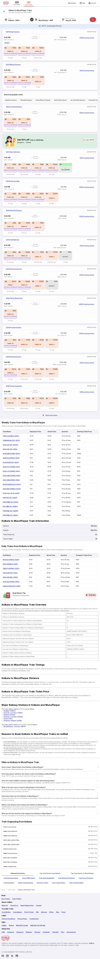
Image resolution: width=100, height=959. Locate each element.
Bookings (73, 3)
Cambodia (46, 932)
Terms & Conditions (8, 919)
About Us (5, 905)
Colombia (55, 932)
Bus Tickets (6, 899)
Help (83, 3)
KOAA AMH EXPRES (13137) (12, 475)
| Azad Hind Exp (11, 827)
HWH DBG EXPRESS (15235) (12, 489)
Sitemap (44, 912)
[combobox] (17, 19)
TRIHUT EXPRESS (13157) (11, 436)
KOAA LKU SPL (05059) (10, 445)
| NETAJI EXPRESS (11, 858)
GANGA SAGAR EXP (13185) (12, 586)
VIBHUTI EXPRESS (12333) (11, 568)
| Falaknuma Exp (12, 849)
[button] (32, 19)
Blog (57, 912)
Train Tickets (16, 899)
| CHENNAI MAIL (12, 866)
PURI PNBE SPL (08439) (10, 511)
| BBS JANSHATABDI (13, 840)
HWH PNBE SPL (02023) (10, 502)
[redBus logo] (6, 3)
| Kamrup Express (12, 853)
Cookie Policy (34, 919)
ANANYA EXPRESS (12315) (11, 458)
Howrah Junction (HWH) (13, 713)
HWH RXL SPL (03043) (10, 497)
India (3, 932)
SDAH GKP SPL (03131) (10, 449)
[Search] (93, 19)
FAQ (37, 912)
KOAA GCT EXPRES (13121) (11, 467)
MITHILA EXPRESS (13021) (11, 559)
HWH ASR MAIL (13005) (10, 577)
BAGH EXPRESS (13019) (10, 564)
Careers (39, 905)
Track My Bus (6, 912)
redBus (4, 925)
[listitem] (7, 43)
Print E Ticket (29, 912)
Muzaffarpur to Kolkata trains (21, 595)
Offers (51, 912)
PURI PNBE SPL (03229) (10, 515)
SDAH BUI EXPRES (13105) (11, 581)
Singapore (19, 932)
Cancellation (17, 912)
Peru (62, 932)
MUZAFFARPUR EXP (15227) (12, 484)
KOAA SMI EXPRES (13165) (11, 480)
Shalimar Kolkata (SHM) (13, 721)
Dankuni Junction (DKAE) (13, 717)
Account (93, 3)
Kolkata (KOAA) (9, 715)
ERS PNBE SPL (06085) (10, 506)
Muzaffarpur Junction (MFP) (15, 726)
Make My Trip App (22, 925)
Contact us (14, 905)
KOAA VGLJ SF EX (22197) (11, 493)
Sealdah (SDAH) (10, 711)
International (71, 932)
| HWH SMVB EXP (12, 831)
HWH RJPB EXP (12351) (10, 573)
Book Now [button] (92, 595)
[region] (50, 45)
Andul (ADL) (8, 719)
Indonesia (10, 932)
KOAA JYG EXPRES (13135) (11, 471)
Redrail (11, 925)
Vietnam (37, 932)
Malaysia (29, 932)
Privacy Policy (22, 919)
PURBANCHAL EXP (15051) (11, 440)
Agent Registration (27, 905)
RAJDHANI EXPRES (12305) (11, 453)
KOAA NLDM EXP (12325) (11, 462)
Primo (64, 912)
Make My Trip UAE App (37, 925)
